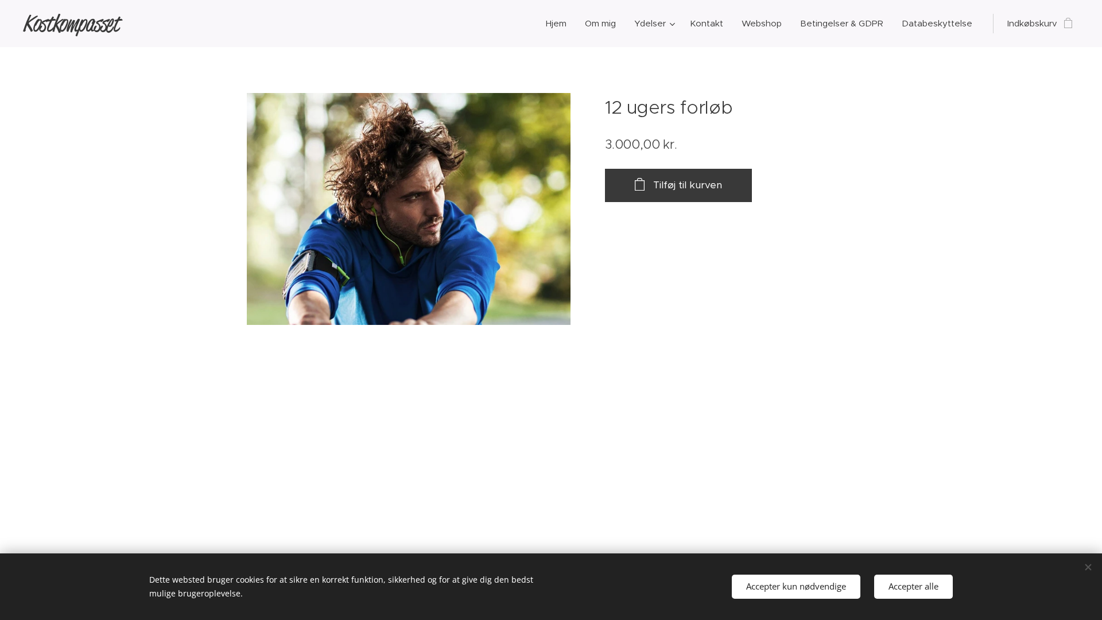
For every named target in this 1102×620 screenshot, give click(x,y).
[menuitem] (559, 23)
